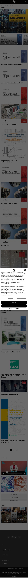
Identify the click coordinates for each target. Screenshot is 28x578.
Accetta (14, 302)
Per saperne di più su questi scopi (21, 299)
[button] (25, 270)
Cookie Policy (10, 308)
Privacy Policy (17, 308)
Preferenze (14, 306)
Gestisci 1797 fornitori (10, 299)
